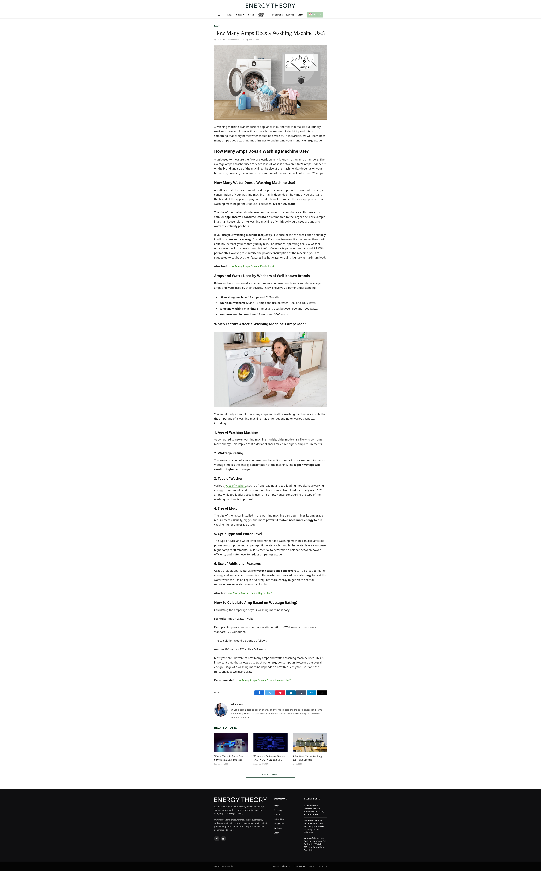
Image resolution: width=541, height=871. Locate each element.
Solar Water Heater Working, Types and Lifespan (307, 757)
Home (276, 866)
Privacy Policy (299, 866)
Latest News (261, 14)
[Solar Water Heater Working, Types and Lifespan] (310, 742)
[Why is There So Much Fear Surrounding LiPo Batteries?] (231, 742)
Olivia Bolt (221, 39)
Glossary (240, 14)
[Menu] (219, 15)
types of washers (235, 485)
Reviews (290, 14)
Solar (300, 14)
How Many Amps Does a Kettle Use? (251, 266)
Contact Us (322, 866)
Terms (311, 866)
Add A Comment (270, 774)
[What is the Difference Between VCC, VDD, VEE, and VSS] (270, 742)
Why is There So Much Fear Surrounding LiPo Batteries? (228, 757)
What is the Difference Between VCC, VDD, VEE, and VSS (269, 757)
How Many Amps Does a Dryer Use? (249, 593)
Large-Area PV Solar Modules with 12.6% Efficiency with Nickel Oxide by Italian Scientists (314, 826)
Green (251, 14)
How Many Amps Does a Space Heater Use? (263, 680)
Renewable (277, 14)
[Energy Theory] (270, 5)
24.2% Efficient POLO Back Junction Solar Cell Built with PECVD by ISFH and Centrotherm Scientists (315, 844)
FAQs (229, 14)
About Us (286, 866)
